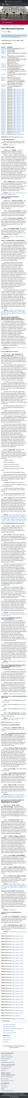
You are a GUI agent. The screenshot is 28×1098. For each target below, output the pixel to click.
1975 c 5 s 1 (12, 144)
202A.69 (3, 128)
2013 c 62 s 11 (7, 313)
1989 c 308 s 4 (13, 693)
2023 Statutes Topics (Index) (9, 1032)
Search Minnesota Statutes (9, 1024)
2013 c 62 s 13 (21, 693)
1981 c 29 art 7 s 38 (6, 516)
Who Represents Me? (6, 1066)
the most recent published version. (12, 36)
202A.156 (3, 69)
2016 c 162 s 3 (7, 797)
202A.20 (3, 86)
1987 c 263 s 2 (11, 796)
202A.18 (3, 78)
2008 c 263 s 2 (6, 615)
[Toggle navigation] (3, 4)
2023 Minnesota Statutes (6, 25)
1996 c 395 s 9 (14, 887)
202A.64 (3, 120)
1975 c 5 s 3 (12, 236)
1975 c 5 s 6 (12, 612)
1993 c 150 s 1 (7, 519)
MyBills (2, 1088)
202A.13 (3, 56)
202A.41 (3, 107)
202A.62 (3, 117)
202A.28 (3, 99)
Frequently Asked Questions (7, 1062)
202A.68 (3, 126)
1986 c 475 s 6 (15, 719)
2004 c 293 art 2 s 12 (17, 519)
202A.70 (3, 129)
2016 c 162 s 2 (22, 520)
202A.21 (3, 89)
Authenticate (4, 31)
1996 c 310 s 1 (17, 77)
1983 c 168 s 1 (16, 516)
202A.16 (3, 74)
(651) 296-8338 (4, 1076)
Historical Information (6, 1055)
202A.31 (3, 104)
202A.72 (3, 132)
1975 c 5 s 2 (12, 192)
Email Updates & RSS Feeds (7, 1090)
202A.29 (3, 101)
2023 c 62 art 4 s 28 (17, 797)
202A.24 (3, 93)
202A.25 (3, 95)
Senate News (4, 1087)
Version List (5, 1041)
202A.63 (3, 119)
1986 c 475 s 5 (11, 194)
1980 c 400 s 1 (13, 347)
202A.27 (3, 98)
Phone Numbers (5, 1078)
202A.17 (3, 77)
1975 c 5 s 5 (12, 514)
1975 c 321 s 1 (5, 885)
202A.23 (3, 92)
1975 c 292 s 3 (20, 612)
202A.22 (3, 90)
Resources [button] (6, 1021)
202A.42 (3, 108)
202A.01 (3, 50)
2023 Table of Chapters (8, 1030)
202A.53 (3, 113)
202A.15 (3, 65)
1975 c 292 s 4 (20, 794)
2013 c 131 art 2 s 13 (12, 520)
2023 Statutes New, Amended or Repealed (13, 1028)
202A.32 (3, 105)
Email (11, 1076)
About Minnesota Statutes (9, 1026)
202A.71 (3, 131)
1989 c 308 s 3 (13, 661)
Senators (3, 1070)
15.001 (21, 48)
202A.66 (3, 123)
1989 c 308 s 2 (16, 614)
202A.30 (3, 102)
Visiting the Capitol (5, 1058)
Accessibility (4, 1060)
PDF (10, 31)
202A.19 (3, 80)
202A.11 (3, 51)
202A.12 (3, 53)
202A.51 (3, 110)
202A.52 (3, 111)
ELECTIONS (15, 25)
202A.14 (3, 63)
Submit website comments (7, 1080)
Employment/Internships (7, 1056)
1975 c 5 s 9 (12, 794)
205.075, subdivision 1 (18, 380)
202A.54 (3, 114)
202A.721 (3, 134)
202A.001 (3, 48)
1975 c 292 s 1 (20, 514)
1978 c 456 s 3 (17, 132)
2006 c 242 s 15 (21, 661)
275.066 (3, 817)
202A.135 (3, 57)
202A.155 (3, 66)
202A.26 (3, 96)
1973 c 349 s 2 (13, 884)
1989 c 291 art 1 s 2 (14, 931)
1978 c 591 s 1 (13, 910)
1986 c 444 (4, 194)
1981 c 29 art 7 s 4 (21, 192)
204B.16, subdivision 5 (7, 568)
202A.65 (3, 122)
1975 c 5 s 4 (12, 310)
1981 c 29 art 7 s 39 (18, 89)
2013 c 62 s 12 (5, 662)
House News (4, 1085)
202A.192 (3, 84)
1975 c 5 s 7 (12, 718)
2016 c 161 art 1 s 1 (17, 313)
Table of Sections (7, 1037)
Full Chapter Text (7, 1039)
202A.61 (3, 116)
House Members (5, 1068)
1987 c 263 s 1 (14, 517)
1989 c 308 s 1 (14, 311)
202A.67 (3, 125)
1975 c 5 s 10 (20, 884)
